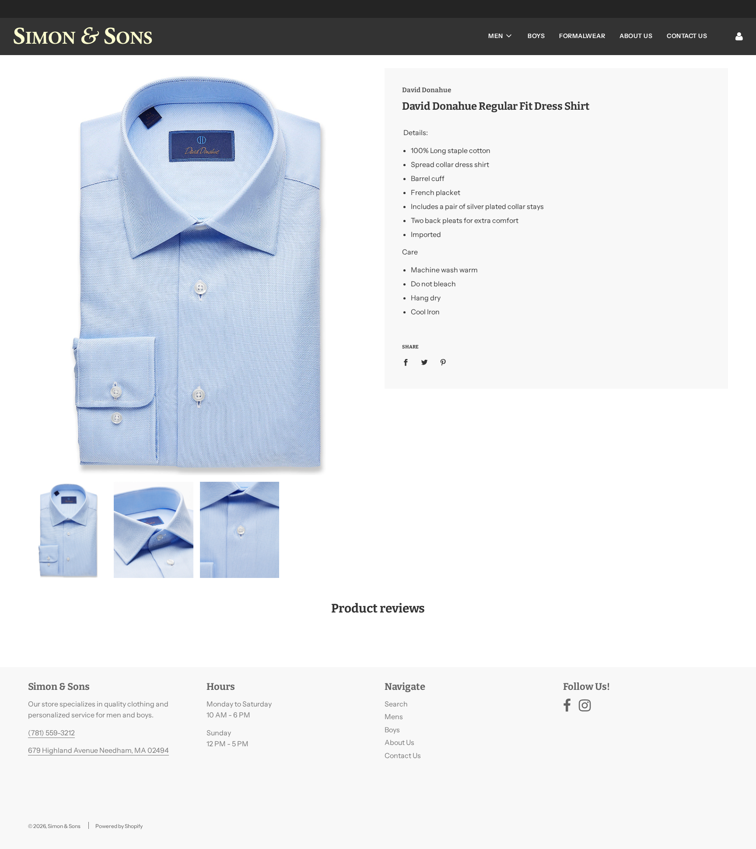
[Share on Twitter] (424, 362)
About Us (636, 36)
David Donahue (426, 90)
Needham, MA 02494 (134, 750)
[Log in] (739, 35)
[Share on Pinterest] (443, 362)
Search (396, 703)
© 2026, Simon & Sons (54, 826)
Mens (394, 716)
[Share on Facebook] (408, 362)
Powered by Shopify (119, 826)
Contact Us (687, 36)
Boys (536, 36)
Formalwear (582, 36)
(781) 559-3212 (51, 732)
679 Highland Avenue (63, 750)
